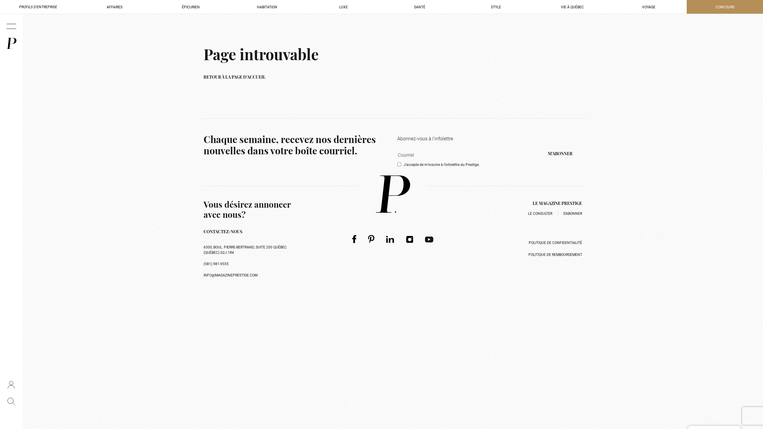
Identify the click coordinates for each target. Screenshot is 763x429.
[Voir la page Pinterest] (371, 239)
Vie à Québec (572, 6)
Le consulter (540, 213)
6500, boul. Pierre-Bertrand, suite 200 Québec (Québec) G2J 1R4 (245, 250)
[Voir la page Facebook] (354, 239)
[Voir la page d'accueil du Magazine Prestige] (393, 194)
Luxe (343, 6)
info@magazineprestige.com (231, 275)
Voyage (648, 6)
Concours (725, 6)
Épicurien (191, 6)
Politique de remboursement (555, 254)
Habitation (267, 6)
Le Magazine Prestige (557, 204)
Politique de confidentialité (555, 242)
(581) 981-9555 (216, 263)
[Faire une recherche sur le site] (11, 401)
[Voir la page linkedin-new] (390, 239)
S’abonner (572, 213)
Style (496, 6)
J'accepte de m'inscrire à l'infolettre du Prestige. (442, 164)
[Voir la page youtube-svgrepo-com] (429, 239)
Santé (419, 6)
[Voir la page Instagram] (409, 239)
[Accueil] (11, 43)
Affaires (114, 6)
